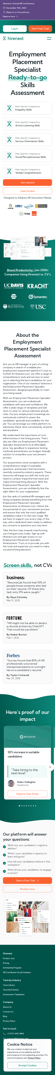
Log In (14, 28)
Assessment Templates (13, 994)
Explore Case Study (27, 793)
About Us (7, 1007)
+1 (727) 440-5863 (15, 1033)
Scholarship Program (12, 968)
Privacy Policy (9, 1021)
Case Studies (27, 191)
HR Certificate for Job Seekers (17, 972)
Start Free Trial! (40, 28)
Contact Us (8, 1011)
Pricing (6, 963)
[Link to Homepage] (13, 38)
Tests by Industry (12, 980)
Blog (5, 1016)
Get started (27, 182)
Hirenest (7, 953)
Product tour (27, 889)
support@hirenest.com (17, 1038)
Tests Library (9, 985)
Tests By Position (11, 990)
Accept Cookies (27, 1065)
